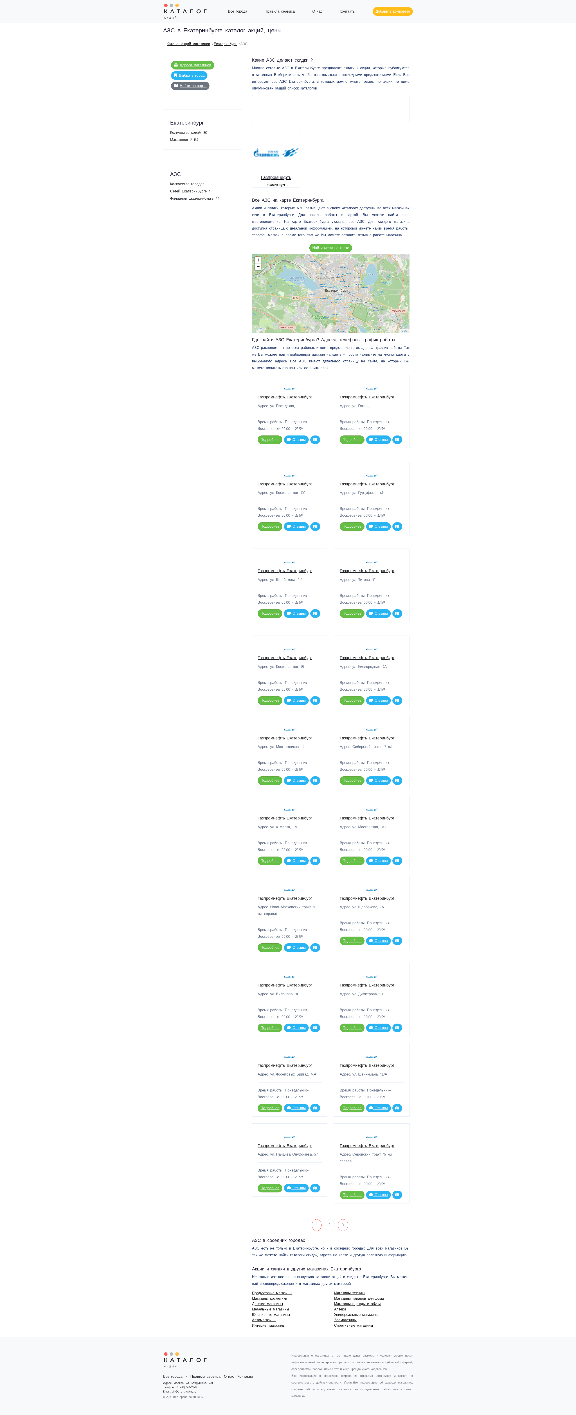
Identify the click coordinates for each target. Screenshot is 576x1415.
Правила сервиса (280, 11)
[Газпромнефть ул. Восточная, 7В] (348, 293)
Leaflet (404, 331)
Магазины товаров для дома (359, 1298)
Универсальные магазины (356, 1315)
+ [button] (258, 260)
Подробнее (270, 440)
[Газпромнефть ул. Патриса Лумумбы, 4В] (336, 330)
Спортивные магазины (353, 1325)
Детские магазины (267, 1304)
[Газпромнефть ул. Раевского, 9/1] (357, 278)
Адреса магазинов (195, 65)
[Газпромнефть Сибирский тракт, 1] (371, 308)
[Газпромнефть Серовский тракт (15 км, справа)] (319, 274)
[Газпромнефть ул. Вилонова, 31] (349, 273)
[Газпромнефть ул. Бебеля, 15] (323, 286)
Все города (237, 11)
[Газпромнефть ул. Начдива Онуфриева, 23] (318, 312)
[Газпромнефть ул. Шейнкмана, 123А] (334, 302)
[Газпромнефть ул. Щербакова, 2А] (351, 319)
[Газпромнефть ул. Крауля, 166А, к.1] (312, 294)
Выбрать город (192, 75)
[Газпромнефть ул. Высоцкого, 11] (361, 288)
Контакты (347, 11)
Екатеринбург (225, 44)
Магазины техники (349, 1293)
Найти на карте (193, 86)
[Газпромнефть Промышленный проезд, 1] (360, 266)
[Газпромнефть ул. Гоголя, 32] (340, 294)
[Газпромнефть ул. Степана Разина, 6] (338, 299)
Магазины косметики (269, 1298)
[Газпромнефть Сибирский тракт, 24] (355, 300)
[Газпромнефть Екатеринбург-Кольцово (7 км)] (347, 307)
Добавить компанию (393, 11)
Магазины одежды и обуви (357, 1304)
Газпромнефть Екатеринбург (285, 397)
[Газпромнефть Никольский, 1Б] (320, 264)
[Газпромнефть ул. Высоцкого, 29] (365, 287)
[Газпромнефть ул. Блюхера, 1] (347, 286)
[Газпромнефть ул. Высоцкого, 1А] (359, 284)
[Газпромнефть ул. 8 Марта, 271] (338, 321)
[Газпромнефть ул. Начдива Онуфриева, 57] (326, 317)
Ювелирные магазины (271, 1315)
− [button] (258, 267)
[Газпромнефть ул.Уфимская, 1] (376, 310)
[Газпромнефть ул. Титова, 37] (341, 332)
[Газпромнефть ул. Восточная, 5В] (343, 281)
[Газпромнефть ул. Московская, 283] (335, 314)
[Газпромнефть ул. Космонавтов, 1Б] (340, 277)
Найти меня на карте (330, 248)
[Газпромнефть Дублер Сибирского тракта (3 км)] (352, 294)
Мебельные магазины (270, 1309)
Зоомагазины (345, 1320)
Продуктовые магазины (272, 1293)
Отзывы (298, 440)
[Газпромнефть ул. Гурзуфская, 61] (323, 298)
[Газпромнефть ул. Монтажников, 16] (313, 261)
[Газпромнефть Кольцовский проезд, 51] (377, 330)
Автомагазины (264, 1320)
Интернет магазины (269, 1325)
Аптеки (340, 1309)
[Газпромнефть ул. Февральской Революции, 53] (331, 287)
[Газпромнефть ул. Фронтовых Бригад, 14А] (343, 267)
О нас (317, 11)
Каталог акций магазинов (188, 44)
